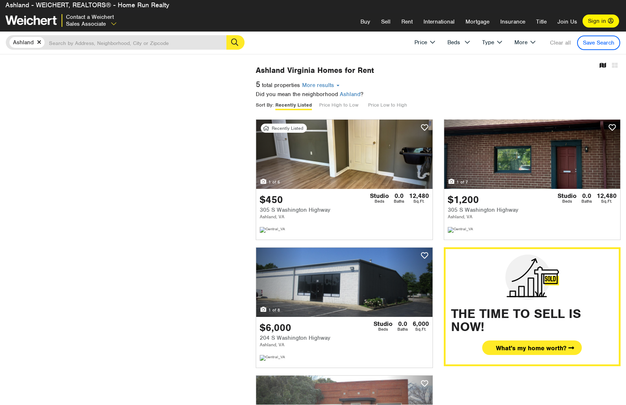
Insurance (512, 21)
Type (488, 42)
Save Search (598, 42)
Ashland (350, 94)
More (520, 42)
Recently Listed (293, 105)
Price (420, 42)
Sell (386, 21)
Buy (365, 21)
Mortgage (477, 21)
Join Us (567, 21)
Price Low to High (387, 105)
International (439, 21)
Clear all (560, 42)
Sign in (598, 21)
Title (541, 21)
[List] (615, 66)
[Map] (603, 66)
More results (319, 85)
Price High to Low (338, 105)
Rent (407, 21)
